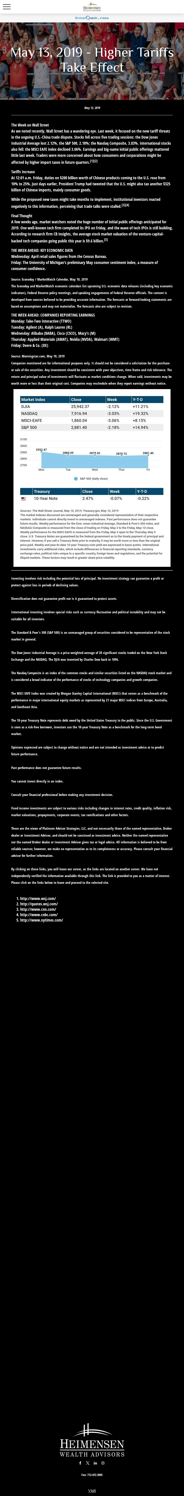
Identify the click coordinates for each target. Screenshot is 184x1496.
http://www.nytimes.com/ (41, 920)
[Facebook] (80, 1463)
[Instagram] (103, 1463)
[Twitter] (88, 1463)
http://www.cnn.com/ (38, 909)
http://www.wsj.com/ (38, 898)
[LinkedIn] (95, 1463)
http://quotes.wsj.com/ (39, 903)
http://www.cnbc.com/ (39, 914)
